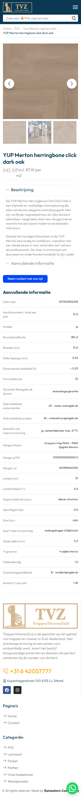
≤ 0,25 (74, 368)
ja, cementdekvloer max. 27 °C (59, 430)
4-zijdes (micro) (69, 551)
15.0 (75, 347)
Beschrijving (22, 189)
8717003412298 (68, 301)
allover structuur (68, 499)
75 (76, 478)
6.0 (76, 489)
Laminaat (15, 754)
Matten (13, 768)
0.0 (76, 509)
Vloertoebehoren (20, 774)
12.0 (75, 314)
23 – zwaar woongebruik (63, 405)
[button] (75, 7)
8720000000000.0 (65, 457)
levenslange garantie (65, 391)
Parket (12, 761)
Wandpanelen (18, 781)
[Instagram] (17, 690)
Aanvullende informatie (32, 263)
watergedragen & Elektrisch (61, 530)
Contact (14, 723)
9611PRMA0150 (68, 468)
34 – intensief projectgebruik (61, 418)
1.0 (76, 562)
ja (77, 326)
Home (7, 28)
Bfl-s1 (74, 337)
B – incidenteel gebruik (64, 572)
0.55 (75, 358)
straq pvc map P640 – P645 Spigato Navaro (61, 445)
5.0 (76, 541)
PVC (17, 28)
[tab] (40, 190)
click (75, 520)
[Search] (74, 18)
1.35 (75, 583)
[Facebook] (7, 690)
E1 (76, 379)
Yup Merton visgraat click (39, 28)
